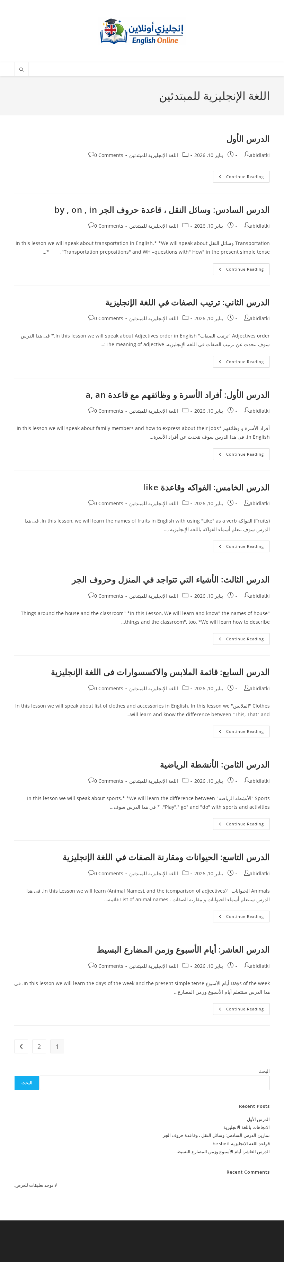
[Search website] (21, 70)
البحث (264, 1071)
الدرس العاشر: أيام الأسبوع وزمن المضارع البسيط (183, 949)
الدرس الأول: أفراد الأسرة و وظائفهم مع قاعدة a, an (178, 394)
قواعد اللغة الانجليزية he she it (241, 1143)
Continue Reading (238, 178)
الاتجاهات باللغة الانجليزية (246, 1127)
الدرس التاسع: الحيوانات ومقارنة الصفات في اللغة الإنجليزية (166, 856)
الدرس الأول (248, 138)
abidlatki (260, 155)
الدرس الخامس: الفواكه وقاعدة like (206, 487)
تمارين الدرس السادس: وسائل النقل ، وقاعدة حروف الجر (216, 1135)
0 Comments (108, 155)
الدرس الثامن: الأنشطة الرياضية (215, 764)
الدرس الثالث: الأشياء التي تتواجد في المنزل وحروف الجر (171, 579)
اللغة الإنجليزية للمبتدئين (153, 155)
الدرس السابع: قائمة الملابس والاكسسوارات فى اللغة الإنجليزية (160, 671)
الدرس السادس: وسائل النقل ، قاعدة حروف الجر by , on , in (162, 209)
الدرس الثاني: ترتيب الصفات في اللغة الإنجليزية (187, 302)
